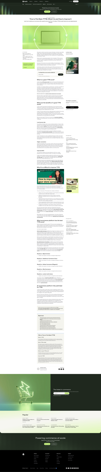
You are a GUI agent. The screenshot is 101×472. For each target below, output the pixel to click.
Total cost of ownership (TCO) (37, 4)
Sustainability (36, 463)
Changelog (58, 463)
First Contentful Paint (59, 279)
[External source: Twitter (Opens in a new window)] (61, 369)
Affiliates (46, 461)
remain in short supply (49, 211)
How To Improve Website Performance (45, 324)
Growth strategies (52, 17)
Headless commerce (25, 418)
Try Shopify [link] (60, 74)
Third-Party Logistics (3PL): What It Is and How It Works (71, 420)
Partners (46, 460)
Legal (37, 468)
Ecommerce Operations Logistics (70, 418)
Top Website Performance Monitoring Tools (46, 320)
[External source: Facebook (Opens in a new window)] (59, 369)
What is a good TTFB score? (27, 53)
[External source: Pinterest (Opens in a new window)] (78, 468)
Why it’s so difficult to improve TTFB (27, 56)
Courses (58, 460)
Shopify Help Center (71, 455)
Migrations (44, 4)
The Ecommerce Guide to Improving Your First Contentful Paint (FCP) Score (50, 317)
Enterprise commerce (69, 137)
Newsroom (35, 461)
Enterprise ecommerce (28, 4)
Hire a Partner (70, 458)
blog (47, 17)
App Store (46, 458)
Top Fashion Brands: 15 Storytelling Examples (57, 427)
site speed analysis (46, 308)
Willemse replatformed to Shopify (57, 161)
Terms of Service (32, 468)
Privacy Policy (42, 468)
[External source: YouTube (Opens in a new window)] (70, 468)
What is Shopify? (36, 455)
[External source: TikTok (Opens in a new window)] (74, 468)
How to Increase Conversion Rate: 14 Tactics (43, 420)
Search (77, 4)
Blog (23, 4)
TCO (66, 142)
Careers (35, 458)
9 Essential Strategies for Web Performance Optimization (47, 325)
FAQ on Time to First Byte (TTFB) (27, 59)
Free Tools (58, 461)
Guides (58, 458)
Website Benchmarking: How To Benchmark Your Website (47, 326)
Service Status (70, 460)
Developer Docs (47, 455)
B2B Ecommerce (49, 4)
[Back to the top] (23, 454)
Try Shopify (70, 1)
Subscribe (72, 107)
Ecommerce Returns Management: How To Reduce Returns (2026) (28, 427)
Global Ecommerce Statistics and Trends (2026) (43, 427)
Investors (35, 460)
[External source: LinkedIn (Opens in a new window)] (63, 369)
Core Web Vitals (42, 248)
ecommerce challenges (58, 117)
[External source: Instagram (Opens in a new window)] (72, 468)
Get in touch (76, 1)
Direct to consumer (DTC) (69, 220)
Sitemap (46, 468)
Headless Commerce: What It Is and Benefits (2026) (28, 420)
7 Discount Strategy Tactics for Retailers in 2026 (57, 420)
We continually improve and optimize (43, 241)
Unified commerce (68, 228)
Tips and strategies (68, 224)
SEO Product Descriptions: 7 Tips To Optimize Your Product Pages (71, 427)
